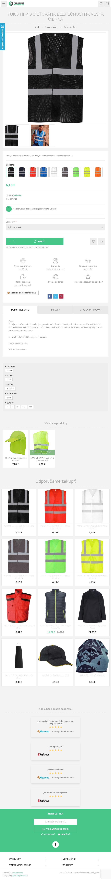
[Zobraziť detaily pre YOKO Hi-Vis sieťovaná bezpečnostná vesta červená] (33, 176)
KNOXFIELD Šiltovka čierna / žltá (55, 676)
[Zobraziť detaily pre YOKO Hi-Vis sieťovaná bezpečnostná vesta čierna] (11, 176)
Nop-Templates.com (20, 876)
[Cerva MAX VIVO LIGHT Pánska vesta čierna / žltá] (55, 606)
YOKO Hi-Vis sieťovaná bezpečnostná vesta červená (56, 527)
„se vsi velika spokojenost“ (55, 793)
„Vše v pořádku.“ (55, 747)
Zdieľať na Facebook (50, 296)
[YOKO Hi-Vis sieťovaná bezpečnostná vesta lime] (55, 556)
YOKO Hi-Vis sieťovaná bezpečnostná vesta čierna (19, 527)
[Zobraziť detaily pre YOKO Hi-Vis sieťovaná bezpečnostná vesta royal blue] (43, 176)
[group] (15, 442)
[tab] (20, 310)
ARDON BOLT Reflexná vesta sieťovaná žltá (42, 459)
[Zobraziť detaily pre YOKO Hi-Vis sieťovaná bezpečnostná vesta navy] (22, 176)
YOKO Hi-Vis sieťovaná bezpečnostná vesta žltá (92, 577)
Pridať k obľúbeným (93, 241)
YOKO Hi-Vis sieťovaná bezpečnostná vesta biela (92, 527)
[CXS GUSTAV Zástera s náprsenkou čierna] (19, 656)
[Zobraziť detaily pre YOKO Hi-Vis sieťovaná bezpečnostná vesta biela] (54, 176)
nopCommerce (17, 873)
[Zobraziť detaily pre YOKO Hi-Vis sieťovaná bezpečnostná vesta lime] (76, 176)
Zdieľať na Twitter (55, 296)
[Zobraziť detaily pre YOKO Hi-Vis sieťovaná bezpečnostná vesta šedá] (65, 176)
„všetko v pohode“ (55, 770)
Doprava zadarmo (88, 264)
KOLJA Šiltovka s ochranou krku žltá (15, 459)
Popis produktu (20, 310)
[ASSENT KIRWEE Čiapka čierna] (92, 656)
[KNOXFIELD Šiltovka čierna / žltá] (55, 656)
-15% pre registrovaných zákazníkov (42, 452)
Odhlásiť (65, 834)
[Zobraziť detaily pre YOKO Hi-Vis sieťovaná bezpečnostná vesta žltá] (87, 176)
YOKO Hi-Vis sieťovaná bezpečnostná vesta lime (56, 577)
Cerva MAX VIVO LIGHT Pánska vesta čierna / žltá (55, 627)
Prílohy (55, 310)
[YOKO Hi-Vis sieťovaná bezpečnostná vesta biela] (92, 506)
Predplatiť (49, 834)
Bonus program (23, 280)
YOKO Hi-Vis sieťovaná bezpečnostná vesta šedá (19, 577)
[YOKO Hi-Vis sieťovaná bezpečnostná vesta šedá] (19, 556)
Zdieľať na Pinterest (61, 296)
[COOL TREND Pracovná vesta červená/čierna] (19, 606)
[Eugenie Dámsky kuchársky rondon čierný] (92, 606)
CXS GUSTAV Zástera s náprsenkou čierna (19, 677)
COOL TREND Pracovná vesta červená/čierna (19, 627)
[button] (15, 453)
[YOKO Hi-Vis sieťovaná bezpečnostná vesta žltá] (92, 556)
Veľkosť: (10, 222)
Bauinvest (18, 195)
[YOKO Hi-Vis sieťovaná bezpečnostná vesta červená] (55, 506)
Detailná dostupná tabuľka (23, 293)
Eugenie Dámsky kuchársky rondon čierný (92, 627)
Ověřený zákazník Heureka (63, 732)
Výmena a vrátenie (23, 264)
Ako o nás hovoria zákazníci (55, 708)
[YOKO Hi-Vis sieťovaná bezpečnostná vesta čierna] (19, 506)
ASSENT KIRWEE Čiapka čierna (92, 676)
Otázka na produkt (90, 310)
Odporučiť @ (101, 241)
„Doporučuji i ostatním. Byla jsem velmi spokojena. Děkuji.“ (55, 722)
